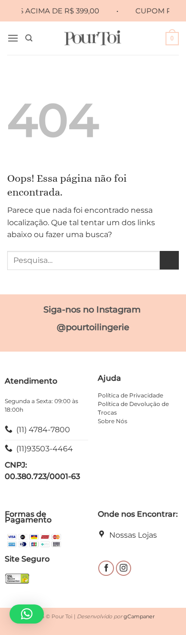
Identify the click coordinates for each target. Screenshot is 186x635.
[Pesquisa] (28, 38)
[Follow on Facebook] (106, 568)
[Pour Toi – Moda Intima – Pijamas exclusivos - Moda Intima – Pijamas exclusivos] (93, 38)
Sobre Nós (112, 421)
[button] (13, 38)
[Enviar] (169, 260)
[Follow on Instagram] (124, 568)
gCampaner (139, 616)
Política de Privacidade (130, 395)
